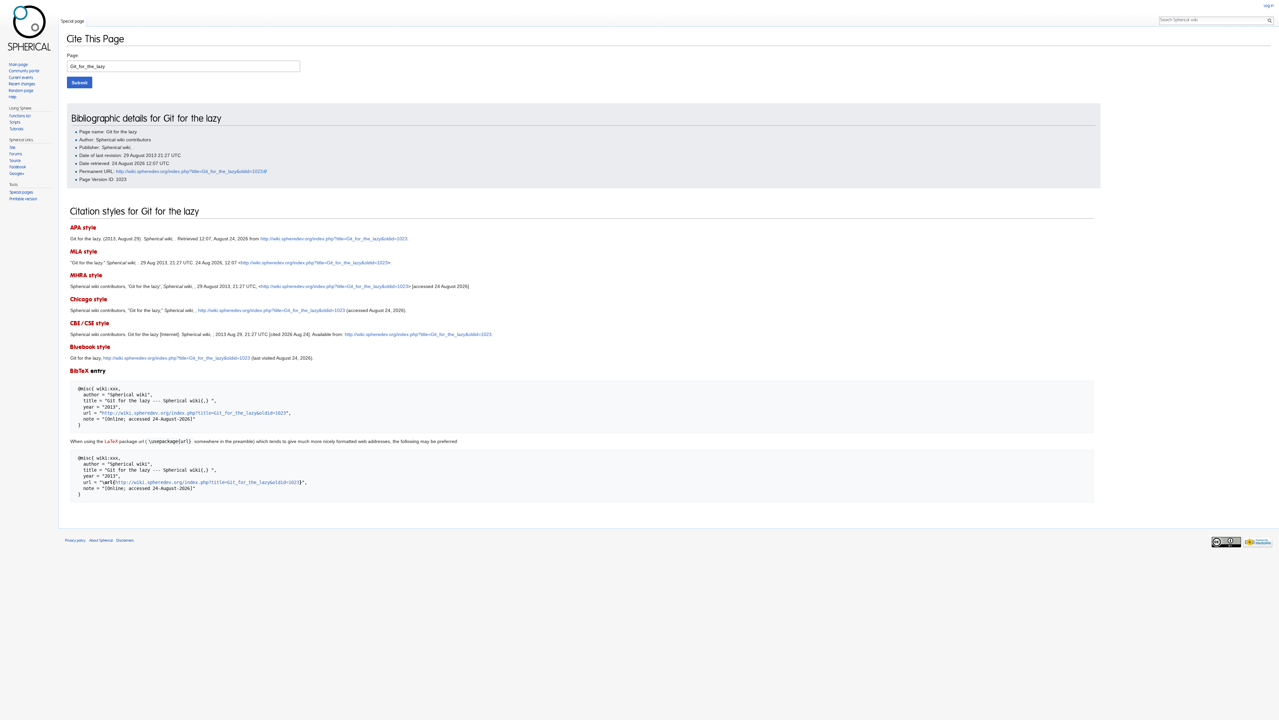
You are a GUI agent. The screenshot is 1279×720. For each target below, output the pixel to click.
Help (13, 97)
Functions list (20, 116)
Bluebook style (90, 347)
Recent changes (22, 84)
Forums (16, 154)
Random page (21, 91)
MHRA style (86, 275)
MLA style (84, 252)
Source (15, 161)
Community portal (24, 71)
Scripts (15, 122)
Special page (72, 21)
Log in (1269, 6)
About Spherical (101, 540)
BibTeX (79, 371)
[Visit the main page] (29, 26)
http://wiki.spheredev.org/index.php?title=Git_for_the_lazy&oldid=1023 (189, 171)
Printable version (23, 199)
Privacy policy (75, 540)
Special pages (21, 192)
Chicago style (89, 299)
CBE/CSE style (90, 323)
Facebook (18, 167)
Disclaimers (125, 540)
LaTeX (111, 441)
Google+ (17, 174)
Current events (21, 78)
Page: (73, 55)
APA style (83, 228)
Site (12, 148)
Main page (18, 65)
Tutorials (17, 129)
